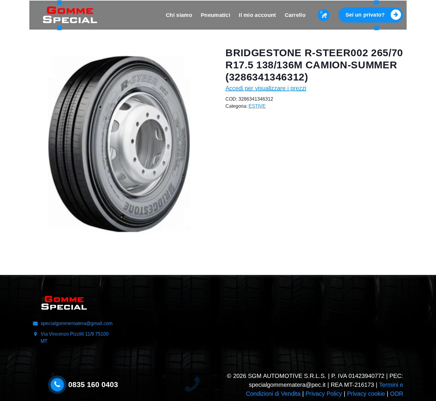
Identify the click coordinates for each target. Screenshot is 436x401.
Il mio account (257, 15)
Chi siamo (179, 15)
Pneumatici (215, 15)
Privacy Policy (323, 393)
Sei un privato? (365, 15)
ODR (396, 393)
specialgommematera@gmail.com (76, 323)
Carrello (295, 15)
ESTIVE (257, 106)
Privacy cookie (366, 393)
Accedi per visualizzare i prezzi (265, 88)
